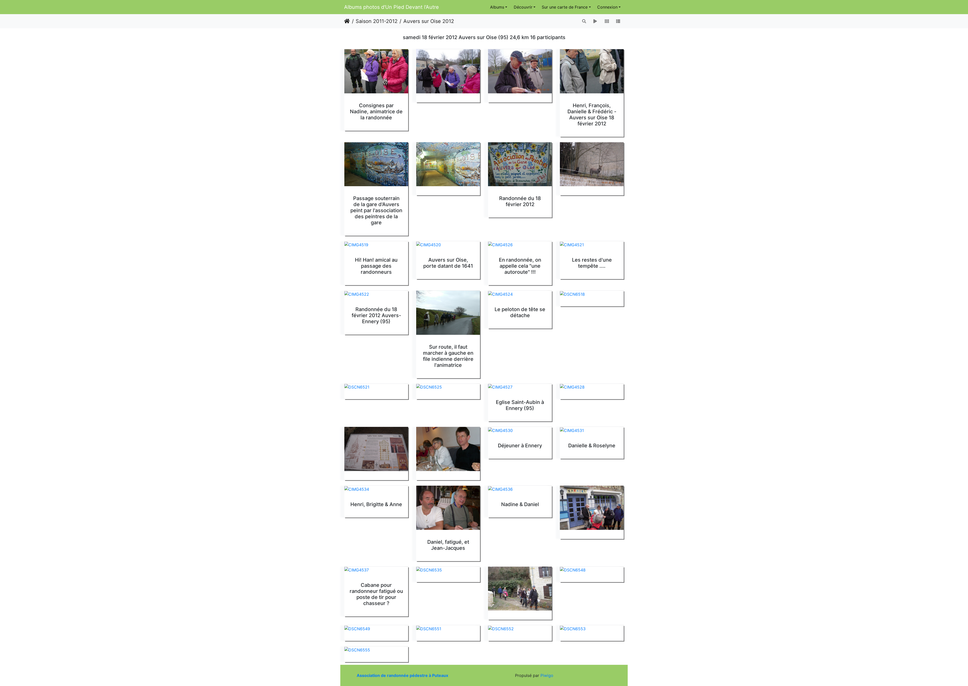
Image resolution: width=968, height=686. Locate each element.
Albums (497, 7)
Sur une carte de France (565, 7)
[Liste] (618, 21)
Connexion (607, 7)
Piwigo (546, 675)
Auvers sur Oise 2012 (428, 21)
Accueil (347, 21)
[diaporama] (595, 21)
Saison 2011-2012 (377, 21)
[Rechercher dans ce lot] (584, 21)
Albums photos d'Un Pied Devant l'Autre (391, 7)
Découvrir (523, 7)
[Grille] (607, 21)
